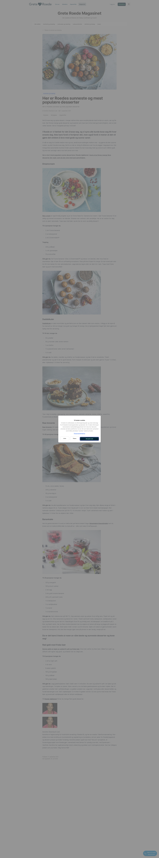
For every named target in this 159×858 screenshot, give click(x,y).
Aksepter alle (89, 438)
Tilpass (74, 438)
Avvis (64, 438)
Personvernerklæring (79, 433)
